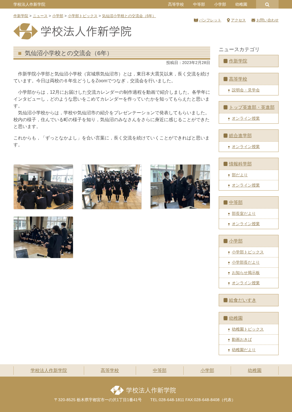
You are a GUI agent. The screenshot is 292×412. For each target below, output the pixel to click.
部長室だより (244, 213)
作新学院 (238, 61)
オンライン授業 (246, 118)
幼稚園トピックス (248, 329)
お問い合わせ (267, 20)
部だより (240, 175)
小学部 (220, 4)
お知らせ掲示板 (246, 272)
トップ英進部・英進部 (252, 107)
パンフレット (210, 20)
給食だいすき (242, 300)
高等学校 (176, 4)
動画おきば (242, 339)
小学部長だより (246, 262)
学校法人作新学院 (29, 4)
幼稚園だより (244, 349)
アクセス (238, 20)
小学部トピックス (248, 252)
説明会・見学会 (246, 90)
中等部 (199, 4)
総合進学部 (240, 135)
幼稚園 (241, 4)
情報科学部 (240, 163)
